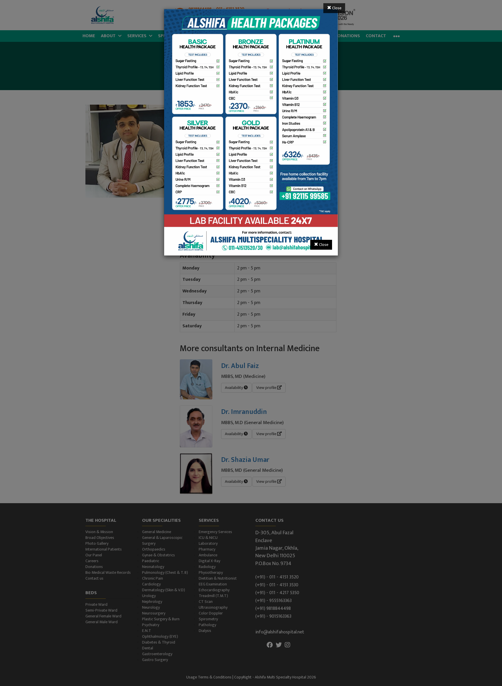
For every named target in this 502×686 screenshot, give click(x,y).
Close (336, 8)
